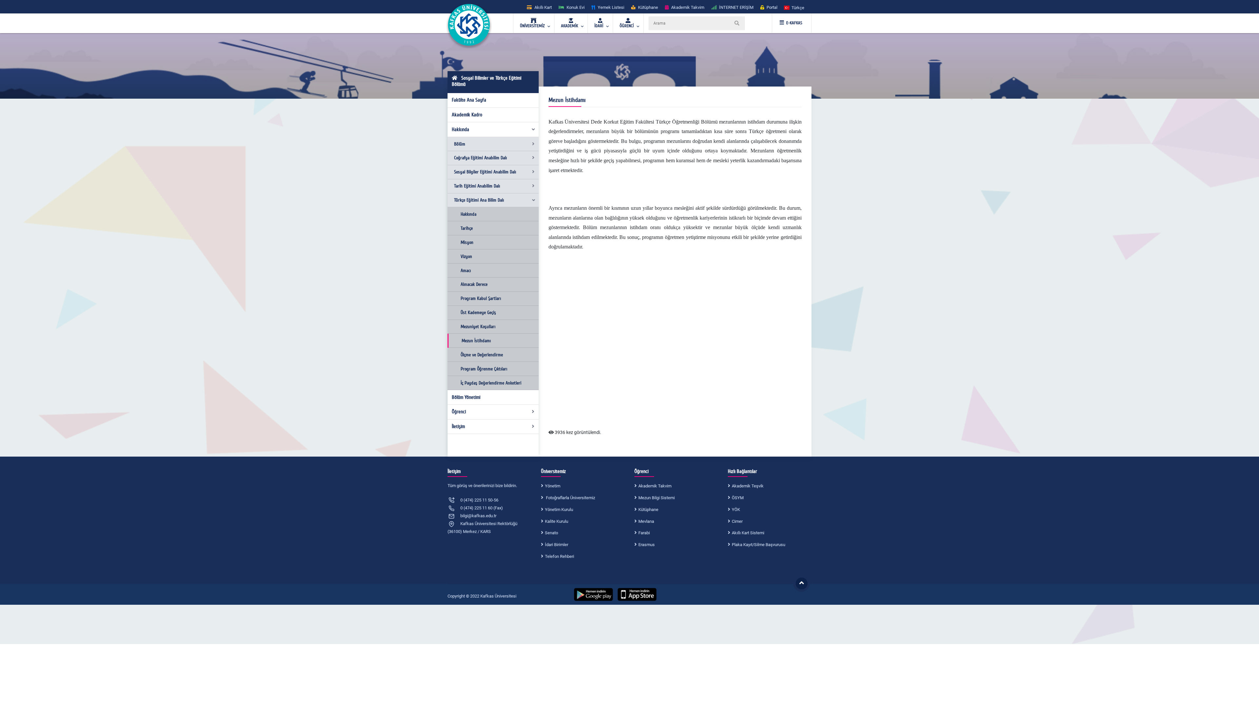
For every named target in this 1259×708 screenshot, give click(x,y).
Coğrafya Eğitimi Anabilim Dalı (480, 158)
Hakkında (460, 129)
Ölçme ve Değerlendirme (482, 355)
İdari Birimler (556, 544)
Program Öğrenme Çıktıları (484, 369)
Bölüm (459, 144)
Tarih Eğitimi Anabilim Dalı (477, 186)
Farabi (644, 532)
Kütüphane (648, 509)
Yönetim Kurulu (559, 509)
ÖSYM (738, 497)
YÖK (736, 509)
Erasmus (646, 544)
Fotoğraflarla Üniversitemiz (570, 497)
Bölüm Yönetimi (466, 397)
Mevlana (646, 521)
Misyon (467, 242)
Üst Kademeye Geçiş (478, 312)
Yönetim (552, 485)
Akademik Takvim (654, 485)
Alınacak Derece (474, 284)
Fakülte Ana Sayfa (469, 100)
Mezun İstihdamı (476, 341)
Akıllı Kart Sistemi (748, 532)
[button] (794, 7)
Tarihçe (467, 228)
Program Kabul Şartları (481, 298)
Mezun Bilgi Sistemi (656, 497)
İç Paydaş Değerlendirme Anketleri (491, 383)
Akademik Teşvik (748, 485)
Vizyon (466, 256)
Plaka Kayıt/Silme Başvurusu (758, 544)
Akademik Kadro (467, 115)
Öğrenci (459, 412)
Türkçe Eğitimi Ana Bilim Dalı (479, 200)
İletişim (458, 426)
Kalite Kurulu (556, 521)
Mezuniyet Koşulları (478, 326)
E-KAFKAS (794, 23)
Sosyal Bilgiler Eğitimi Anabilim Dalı (485, 172)
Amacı (466, 270)
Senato (551, 532)
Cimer (737, 521)
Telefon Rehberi (559, 556)
